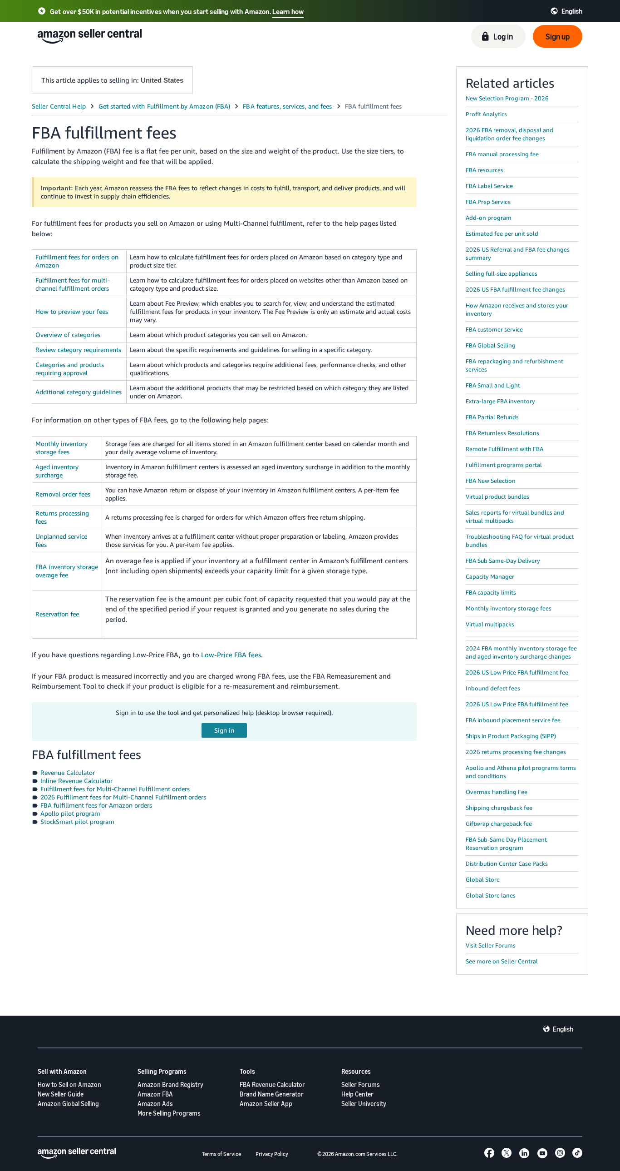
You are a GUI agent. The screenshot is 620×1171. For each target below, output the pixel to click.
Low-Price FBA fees (231, 654)
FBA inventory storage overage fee (66, 571)
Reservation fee (57, 614)
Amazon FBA (155, 1094)
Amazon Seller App (266, 1103)
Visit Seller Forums (491, 945)
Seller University (363, 1103)
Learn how (288, 11)
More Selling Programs (169, 1113)
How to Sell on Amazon (69, 1084)
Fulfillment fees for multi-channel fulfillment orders (72, 284)
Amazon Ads (155, 1103)
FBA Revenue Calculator (272, 1084)
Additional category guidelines (78, 392)
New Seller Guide (61, 1094)
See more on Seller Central (502, 961)
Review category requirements (78, 349)
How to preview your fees (71, 311)
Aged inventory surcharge (57, 471)
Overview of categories (67, 334)
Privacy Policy (272, 1154)
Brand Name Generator (272, 1094)
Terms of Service (221, 1154)
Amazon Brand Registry (170, 1084)
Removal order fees (62, 494)
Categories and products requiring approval (69, 369)
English (563, 1028)
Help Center (357, 1094)
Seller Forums (360, 1084)
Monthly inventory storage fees (61, 448)
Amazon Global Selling (68, 1103)
